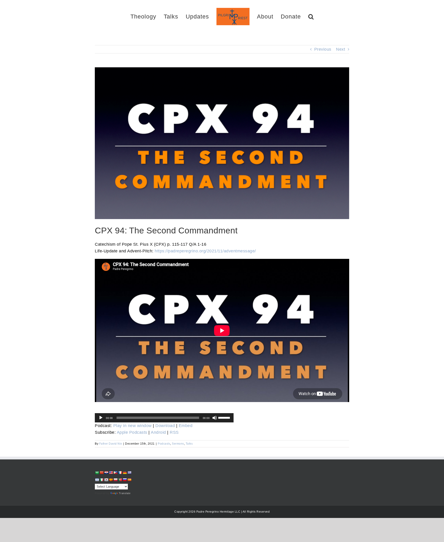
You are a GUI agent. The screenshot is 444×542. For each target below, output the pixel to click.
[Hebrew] (97, 480)
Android (158, 432)
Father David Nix (110, 443)
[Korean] (106, 480)
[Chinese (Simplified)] (101, 472)
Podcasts (164, 443)
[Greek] (129, 472)
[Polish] (115, 480)
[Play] (101, 417)
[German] (125, 472)
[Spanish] (129, 480)
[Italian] (101, 480)
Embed (186, 425)
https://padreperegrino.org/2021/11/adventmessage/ (205, 251)
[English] (111, 472)
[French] (120, 472)
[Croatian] (106, 472)
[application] (164, 417)
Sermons (178, 443)
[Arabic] (97, 472)
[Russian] (125, 480)
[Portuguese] (120, 480)
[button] (294, 16)
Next (340, 49)
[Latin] (111, 480)
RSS (174, 432)
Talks (189, 443)
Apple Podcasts (132, 432)
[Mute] (214, 417)
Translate (125, 493)
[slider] (224, 417)
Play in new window (132, 425)
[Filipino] (115, 472)
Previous (322, 49)
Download (165, 425)
